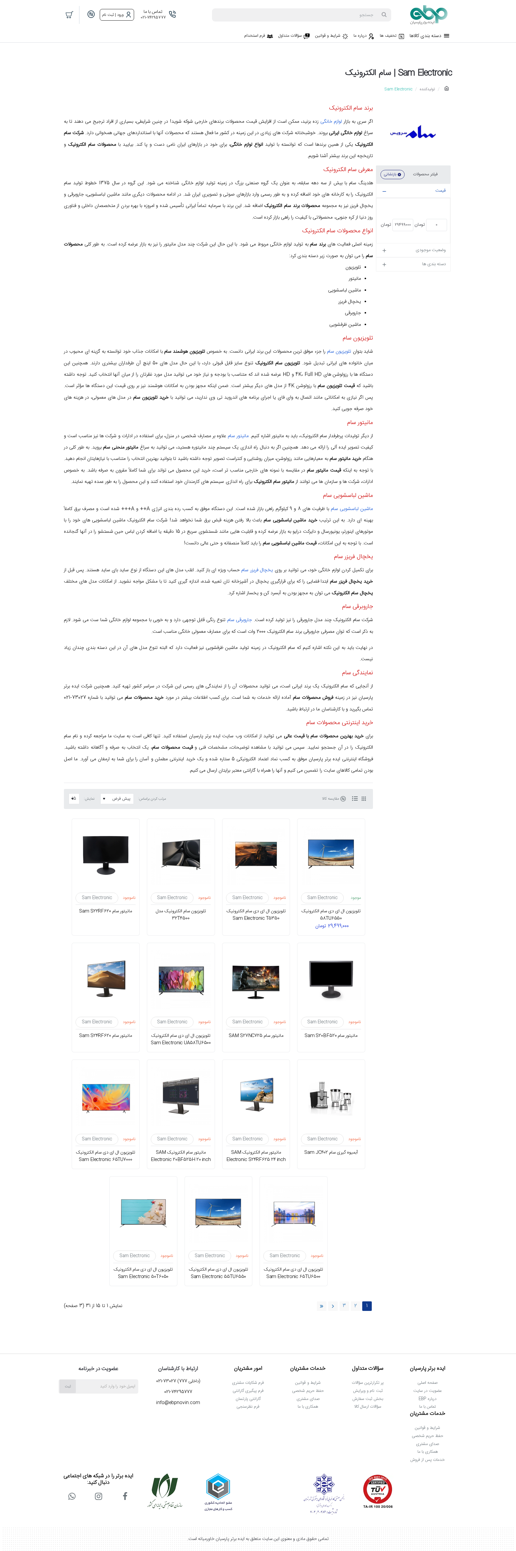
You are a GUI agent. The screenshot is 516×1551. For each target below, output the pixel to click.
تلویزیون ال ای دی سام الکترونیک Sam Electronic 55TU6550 (218, 1273)
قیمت (440, 190)
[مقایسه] (91, 14)
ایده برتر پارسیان (428, 1369)
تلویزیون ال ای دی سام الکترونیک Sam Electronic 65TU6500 (293, 1273)
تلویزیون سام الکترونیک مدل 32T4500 (181, 915)
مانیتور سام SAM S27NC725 (256, 1035)
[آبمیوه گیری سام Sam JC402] (331, 1096)
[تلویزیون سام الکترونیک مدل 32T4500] (181, 855)
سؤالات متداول (368, 1369)
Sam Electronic (322, 898)
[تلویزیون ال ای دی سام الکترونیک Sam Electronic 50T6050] (143, 1213)
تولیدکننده (427, 89)
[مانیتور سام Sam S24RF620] (105, 979)
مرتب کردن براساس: (152, 799)
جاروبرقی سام (239, 620)
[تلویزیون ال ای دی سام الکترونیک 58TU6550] (331, 855)
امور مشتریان (248, 1369)
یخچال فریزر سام (257, 570)
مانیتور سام (238, 436)
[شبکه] (363, 798)
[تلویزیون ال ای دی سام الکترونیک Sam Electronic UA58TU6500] (181, 979)
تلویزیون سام (339, 352)
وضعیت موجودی (431, 250)
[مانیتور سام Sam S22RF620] (105, 855)
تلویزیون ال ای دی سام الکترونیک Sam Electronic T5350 (256, 915)
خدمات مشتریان (307, 1369)
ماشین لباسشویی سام (352, 509)
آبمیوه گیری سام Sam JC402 (331, 1152)
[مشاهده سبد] (70, 15)
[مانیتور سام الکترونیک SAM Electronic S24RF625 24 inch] (256, 1096)
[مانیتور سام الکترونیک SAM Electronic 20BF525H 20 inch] (181, 1096)
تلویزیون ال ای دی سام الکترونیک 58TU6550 (331, 915)
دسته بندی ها (434, 264)
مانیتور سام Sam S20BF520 (331, 1035)
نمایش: (89, 799)
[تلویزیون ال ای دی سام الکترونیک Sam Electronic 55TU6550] (218, 1213)
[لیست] (354, 798)
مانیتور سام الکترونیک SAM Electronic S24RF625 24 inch (256, 1156)
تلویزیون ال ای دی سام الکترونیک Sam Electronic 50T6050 (143, 1273)
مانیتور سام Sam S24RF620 (105, 1035)
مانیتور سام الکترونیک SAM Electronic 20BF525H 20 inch (181, 1156)
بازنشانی (390, 174)
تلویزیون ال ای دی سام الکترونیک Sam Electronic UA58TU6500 (181, 1039)
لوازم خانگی (331, 122)
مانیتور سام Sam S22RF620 (105, 911)
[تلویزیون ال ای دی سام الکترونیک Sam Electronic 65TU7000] (105, 1096)
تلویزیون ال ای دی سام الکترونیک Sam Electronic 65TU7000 (106, 1156)
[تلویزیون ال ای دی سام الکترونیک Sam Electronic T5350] (256, 855)
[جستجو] (384, 15)
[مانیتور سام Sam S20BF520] (331, 979)
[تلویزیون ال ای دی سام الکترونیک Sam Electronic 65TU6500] (293, 1213)
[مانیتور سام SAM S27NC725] (256, 979)
